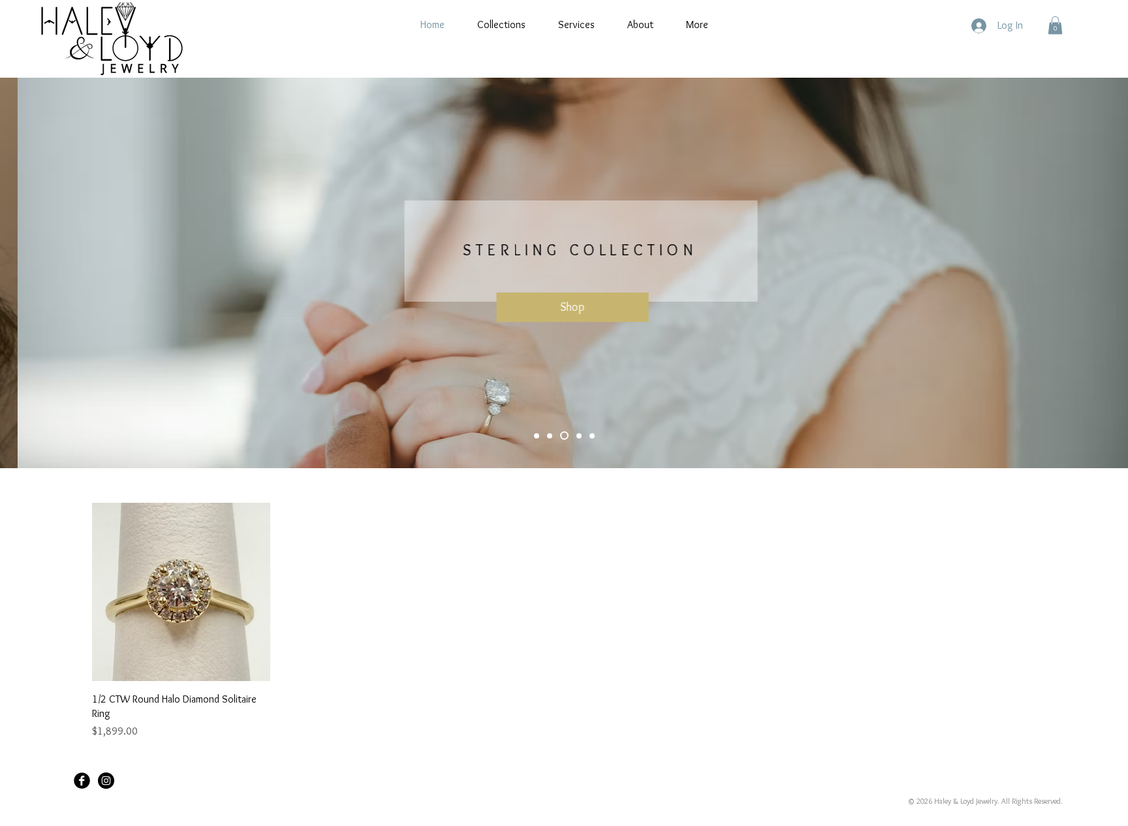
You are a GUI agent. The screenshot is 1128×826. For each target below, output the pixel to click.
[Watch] (592, 435)
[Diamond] (579, 435)
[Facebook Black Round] (82, 780)
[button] (1055, 25)
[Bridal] (536, 435)
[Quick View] (181, 592)
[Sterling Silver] (564, 436)
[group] (564, 621)
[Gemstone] (549, 435)
